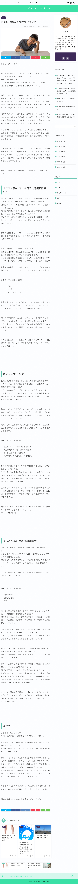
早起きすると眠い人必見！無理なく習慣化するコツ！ (66, 115)
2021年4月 (61, 162)
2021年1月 (61, 167)
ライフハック (61, 193)
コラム (3, 18)
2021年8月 (61, 157)
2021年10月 (61, 146)
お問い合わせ (33, 3)
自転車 (59, 203)
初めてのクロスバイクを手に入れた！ (66, 100)
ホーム (7, 3)
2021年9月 (61, 152)
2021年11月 (61, 141)
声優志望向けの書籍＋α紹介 (66, 108)
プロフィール (18, 3)
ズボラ (59, 188)
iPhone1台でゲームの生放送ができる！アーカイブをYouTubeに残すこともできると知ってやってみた (66, 79)
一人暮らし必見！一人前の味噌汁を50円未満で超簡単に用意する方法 (66, 91)
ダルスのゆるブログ (39, 8)
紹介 (58, 198)
